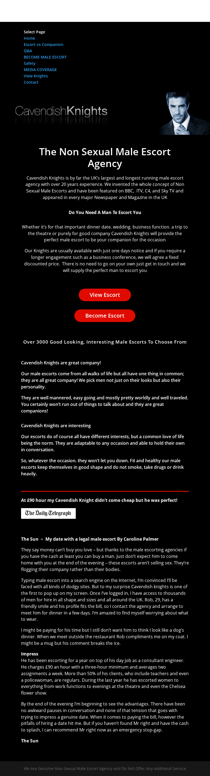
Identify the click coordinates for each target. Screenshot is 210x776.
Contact (31, 82)
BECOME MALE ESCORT (45, 57)
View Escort (105, 294)
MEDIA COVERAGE (40, 69)
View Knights (36, 75)
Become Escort (104, 315)
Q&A (28, 50)
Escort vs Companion (43, 44)
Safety (30, 63)
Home (29, 38)
